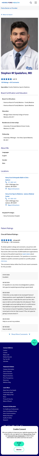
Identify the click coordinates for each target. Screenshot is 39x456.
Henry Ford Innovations (9, 413)
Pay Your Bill (6, 359)
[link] (11, 2)
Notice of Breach (7, 401)
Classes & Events (8, 373)
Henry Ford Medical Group (10, 411)
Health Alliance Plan (8, 394)
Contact (5, 352)
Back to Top (34, 343)
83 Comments (14, 82)
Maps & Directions (13, 188)
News (4, 396)
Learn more (26, 254)
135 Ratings (5, 82)
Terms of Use (27, 434)
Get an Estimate (7, 371)
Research (5, 420)
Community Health (8, 392)
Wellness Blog (7, 382)
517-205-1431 (12, 182)
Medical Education (8, 415)
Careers (5, 350)
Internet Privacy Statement (16, 436)
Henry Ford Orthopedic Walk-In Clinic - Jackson (17, 178)
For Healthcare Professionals (11, 409)
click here (4, 261)
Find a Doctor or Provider (9, 8)
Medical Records (7, 357)
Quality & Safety (7, 418)
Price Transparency (8, 378)
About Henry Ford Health (9, 390)
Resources (6, 380)
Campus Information (8, 369)
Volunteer (5, 361)
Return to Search (7, 14)
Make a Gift (6, 354)
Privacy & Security (8, 399)
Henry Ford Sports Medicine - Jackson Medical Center (19, 195)
